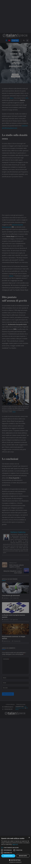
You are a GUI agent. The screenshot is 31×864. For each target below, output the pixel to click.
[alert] (15, 432)
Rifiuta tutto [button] (23, 856)
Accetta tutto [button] (8, 856)
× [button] (29, 837)
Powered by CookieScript (15, 862)
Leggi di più (15, 844)
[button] (15, 860)
